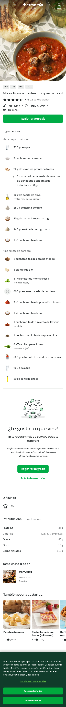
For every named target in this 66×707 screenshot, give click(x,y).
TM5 (21, 87)
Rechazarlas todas (33, 691)
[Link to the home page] (33, 6)
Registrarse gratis (33, 118)
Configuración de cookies (33, 681)
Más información (33, 478)
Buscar (59, 8)
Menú (7, 8)
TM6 (13, 87)
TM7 (6, 87)
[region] (33, 679)
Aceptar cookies (33, 700)
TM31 (29, 87)
